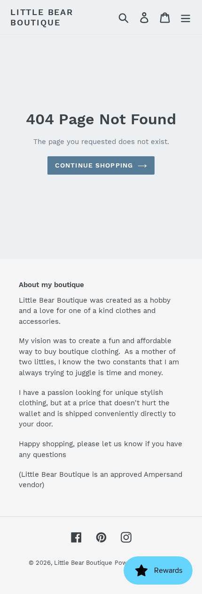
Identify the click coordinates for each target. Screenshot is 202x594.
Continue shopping (94, 165)
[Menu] (185, 17)
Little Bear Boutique (41, 17)
